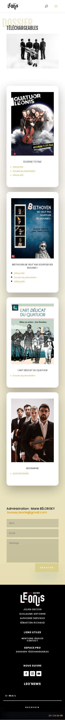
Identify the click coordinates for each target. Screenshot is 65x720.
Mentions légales (32, 638)
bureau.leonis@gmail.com (27, 512)
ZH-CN (52, 715)
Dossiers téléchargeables (32, 651)
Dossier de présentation (24, 171)
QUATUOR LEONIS (21, 473)
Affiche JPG (18, 175)
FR (61, 715)
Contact (32, 640)
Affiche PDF (18, 167)
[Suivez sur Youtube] (38, 673)
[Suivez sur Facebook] (26, 673)
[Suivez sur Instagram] (32, 673)
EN (58, 715)
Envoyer (47, 567)
